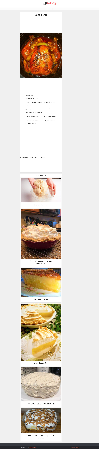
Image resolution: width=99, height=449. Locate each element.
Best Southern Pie (41, 299)
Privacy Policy (73, 447)
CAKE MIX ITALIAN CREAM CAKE (41, 404)
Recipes (41, 9)
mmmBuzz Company (32, 447)
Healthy (50, 9)
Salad (46, 9)
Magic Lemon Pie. (41, 363)
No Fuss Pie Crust (41, 205)
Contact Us (77, 447)
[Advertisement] (41, 24)
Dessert (54, 9)
